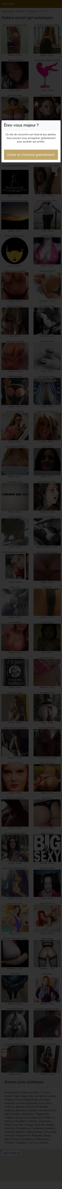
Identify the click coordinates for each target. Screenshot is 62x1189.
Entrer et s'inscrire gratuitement (31, 155)
